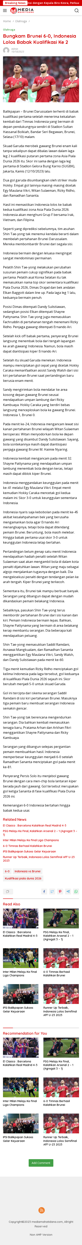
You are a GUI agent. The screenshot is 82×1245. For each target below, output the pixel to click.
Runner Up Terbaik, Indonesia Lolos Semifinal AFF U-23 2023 (39, 858)
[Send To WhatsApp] (76, 891)
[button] (5, 10)
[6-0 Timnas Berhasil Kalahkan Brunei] (61, 958)
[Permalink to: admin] (6, 50)
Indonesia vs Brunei (27, 871)
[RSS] (41, 1210)
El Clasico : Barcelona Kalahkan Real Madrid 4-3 (34, 825)
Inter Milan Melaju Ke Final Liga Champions (31, 840)
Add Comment (41, 1163)
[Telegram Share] (68, 891)
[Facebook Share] (44, 891)
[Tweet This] (52, 891)
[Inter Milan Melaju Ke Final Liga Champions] (21, 958)
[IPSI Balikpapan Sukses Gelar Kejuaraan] (21, 994)
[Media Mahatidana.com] (29, 10)
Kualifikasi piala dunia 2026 (23, 878)
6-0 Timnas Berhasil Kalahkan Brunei (27, 846)
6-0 (7, 871)
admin (14, 49)
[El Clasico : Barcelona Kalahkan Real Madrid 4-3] (21, 918)
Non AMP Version (41, 1234)
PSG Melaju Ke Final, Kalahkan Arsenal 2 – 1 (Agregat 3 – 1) (40, 832)
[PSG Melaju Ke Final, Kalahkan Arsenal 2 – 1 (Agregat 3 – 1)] (61, 918)
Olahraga (9, 29)
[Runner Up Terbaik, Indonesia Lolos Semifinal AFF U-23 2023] (61, 994)
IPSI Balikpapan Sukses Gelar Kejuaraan (29, 851)
